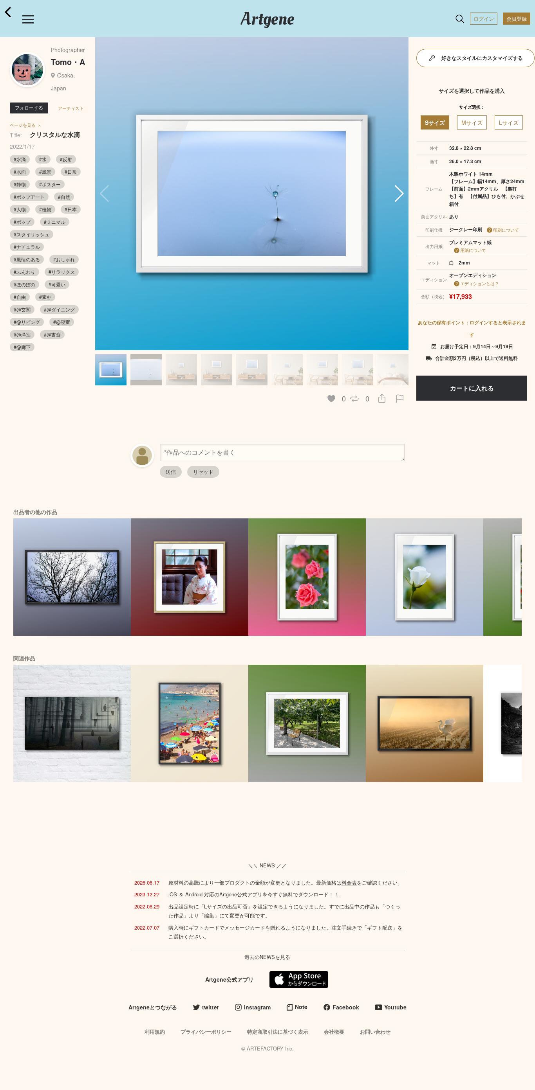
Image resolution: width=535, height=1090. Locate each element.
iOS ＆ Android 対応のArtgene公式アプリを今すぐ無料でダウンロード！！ (253, 894)
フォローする (29, 107)
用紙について (473, 250)
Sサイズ (435, 122)
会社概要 (334, 1031)
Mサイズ (472, 122)
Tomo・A (68, 61)
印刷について (506, 230)
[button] (399, 193)
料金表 (349, 882)
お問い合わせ (375, 1031)
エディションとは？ (479, 283)
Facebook (346, 1007)
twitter (210, 1007)
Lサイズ (509, 122)
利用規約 (155, 1031)
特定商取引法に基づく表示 (277, 1031)
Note (301, 1007)
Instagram (257, 1007)
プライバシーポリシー (206, 1031)
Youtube (395, 1007)
